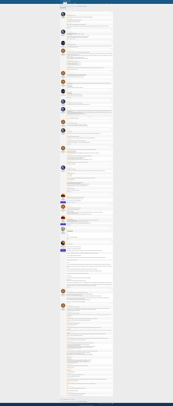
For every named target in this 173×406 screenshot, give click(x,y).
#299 (112, 289)
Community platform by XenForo (86, 405)
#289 (112, 107)
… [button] (64, 10)
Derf (63, 94)
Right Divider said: (69, 50)
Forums (65, 3)
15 (68, 10)
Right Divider (63, 17)
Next (73, 10)
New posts (61, 4)
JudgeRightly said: (69, 305)
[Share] (110, 12)
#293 (112, 165)
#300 (112, 303)
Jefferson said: (69, 206)
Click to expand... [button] (89, 116)
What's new (69, 3)
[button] (72, 3)
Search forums (65, 4)
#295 (112, 204)
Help (108, 403)
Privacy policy (105, 403)
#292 (112, 146)
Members (74, 3)
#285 (112, 71)
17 (71, 10)
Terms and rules (101, 403)
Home (61, 3)
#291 (112, 128)
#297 (112, 227)
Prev (61, 10)
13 (65, 10)
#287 (112, 89)
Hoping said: (69, 14)
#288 (112, 99)
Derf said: (68, 81)
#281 (112, 12)
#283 (112, 41)
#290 (112, 120)
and (71, 202)
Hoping (63, 53)
